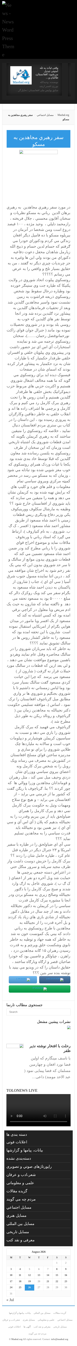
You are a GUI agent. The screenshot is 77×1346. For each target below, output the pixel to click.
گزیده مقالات (16, 1191)
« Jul (10, 1300)
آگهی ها (27, 1326)
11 (20, 1275)
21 (48, 1281)
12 (29, 1275)
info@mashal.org (59, 1339)
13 (39, 1275)
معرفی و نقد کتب (20, 1240)
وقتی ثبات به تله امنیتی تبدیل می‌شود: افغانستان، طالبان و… (46, 72)
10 (11, 1275)
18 (20, 1281)
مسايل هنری (16, 1215)
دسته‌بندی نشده (18, 1158)
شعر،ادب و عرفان (21, 1175)
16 (66, 1275)
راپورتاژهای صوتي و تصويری (29, 1166)
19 (29, 1281)
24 (11, 1287)
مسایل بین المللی (20, 1224)
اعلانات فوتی (16, 1142)
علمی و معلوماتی (20, 1183)
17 (11, 1281)
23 (66, 1281)
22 (57, 1281)
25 (20, 1287)
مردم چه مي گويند (21, 1199)
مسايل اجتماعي (45, 115)
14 (48, 1275)
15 (57, 1275)
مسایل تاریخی (17, 1232)
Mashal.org (63, 115)
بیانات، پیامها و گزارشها (24, 1150)
